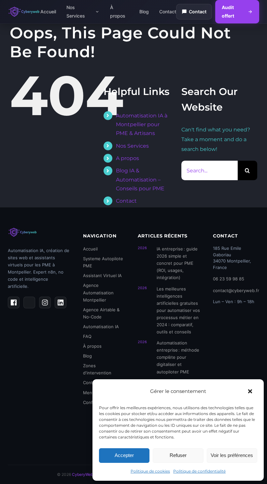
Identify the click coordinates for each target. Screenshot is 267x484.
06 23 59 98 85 (228, 278)
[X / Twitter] (29, 302)
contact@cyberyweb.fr (236, 290)
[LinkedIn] (60, 302)
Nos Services (75, 12)
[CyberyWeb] (24, 12)
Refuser (178, 455)
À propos (117, 12)
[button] (250, 391)
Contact (167, 11)
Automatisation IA (101, 326)
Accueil (48, 11)
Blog (144, 11)
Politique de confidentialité (199, 471)
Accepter (124, 455)
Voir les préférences (232, 455)
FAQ (87, 336)
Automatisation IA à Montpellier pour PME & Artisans (141, 124)
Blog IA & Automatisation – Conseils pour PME (140, 179)
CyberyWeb (82, 474)
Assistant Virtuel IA (102, 275)
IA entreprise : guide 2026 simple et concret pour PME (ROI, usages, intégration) (177, 263)
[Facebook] (14, 302)
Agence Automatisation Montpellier (98, 292)
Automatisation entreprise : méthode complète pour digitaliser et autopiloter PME (178, 357)
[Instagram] (45, 302)
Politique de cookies (150, 471)
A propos (127, 158)
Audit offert (228, 12)
